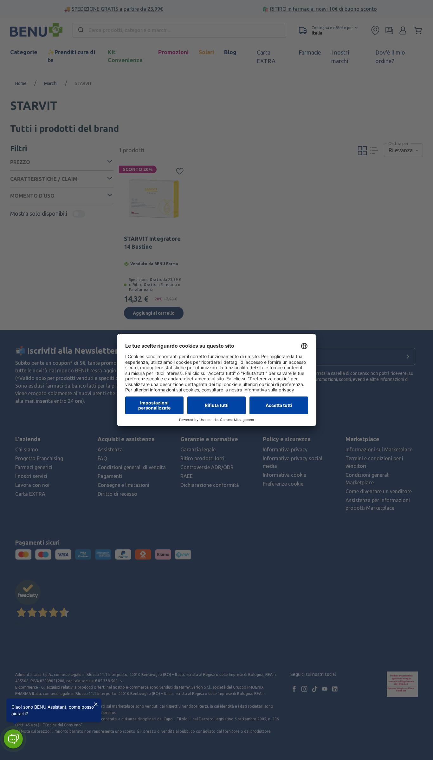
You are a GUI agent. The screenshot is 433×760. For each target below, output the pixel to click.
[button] (13, 739)
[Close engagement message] (96, 704)
